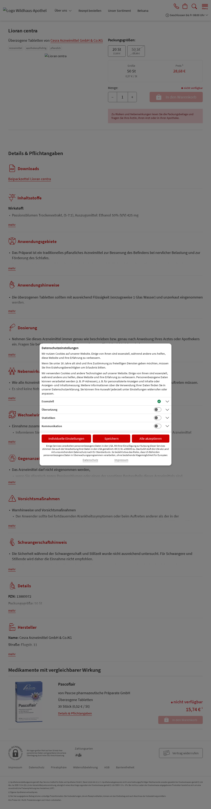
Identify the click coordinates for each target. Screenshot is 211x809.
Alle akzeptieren (150, 438)
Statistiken (48, 418)
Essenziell (48, 401)
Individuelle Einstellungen (66, 438)
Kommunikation (52, 426)
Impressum (121, 460)
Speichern (111, 438)
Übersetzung (49, 409)
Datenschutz (90, 460)
